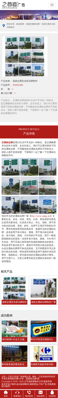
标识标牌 (20, 24)
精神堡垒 (34, 384)
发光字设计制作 (8, 384)
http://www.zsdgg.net (40, 216)
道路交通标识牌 (33, 24)
